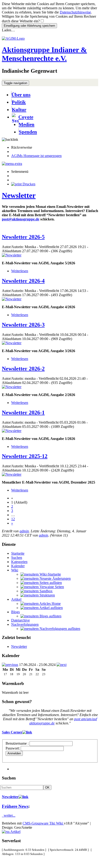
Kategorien (19, 562)
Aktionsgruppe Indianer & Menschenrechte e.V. (44, 54)
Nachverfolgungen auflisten (59, 629)
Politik (19, 102)
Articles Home (50, 604)
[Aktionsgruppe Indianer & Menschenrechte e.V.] (13, 38)
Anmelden (14, 753)
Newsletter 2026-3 (23, 325)
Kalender (18, 566)
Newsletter (19, 195)
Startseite (17, 553)
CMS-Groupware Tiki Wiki (43, 823)
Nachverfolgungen (25, 624)
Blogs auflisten (50, 616)
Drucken (28, 184)
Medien (26, 124)
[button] (10, 139)
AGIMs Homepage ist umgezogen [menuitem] (36, 156)
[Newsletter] (11, 255)
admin (24, 531)
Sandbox (46, 591)
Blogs (15, 612)
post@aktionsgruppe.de (20, 219)
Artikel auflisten (51, 608)
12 (13, 519)
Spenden (28, 131)
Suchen (16, 558)
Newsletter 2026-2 (23, 369)
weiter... (8, 815)
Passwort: (13, 748)
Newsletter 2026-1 (23, 412)
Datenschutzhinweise (75, 12)
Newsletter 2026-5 (23, 237)
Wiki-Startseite (50, 574)
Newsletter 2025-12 (24, 456)
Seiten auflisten (50, 583)
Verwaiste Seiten (51, 587)
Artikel (16, 599)
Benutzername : (18, 743)
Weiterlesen (19, 271)
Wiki (14, 570)
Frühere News (15, 806)
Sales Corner (12, 732)
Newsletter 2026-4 (23, 281)
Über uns (20, 94)
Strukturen (47, 595)
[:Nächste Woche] (62, 665)
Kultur (19, 109)
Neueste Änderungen (55, 578)
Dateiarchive (20, 620)
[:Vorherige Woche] (10, 665)
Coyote (25, 117)
